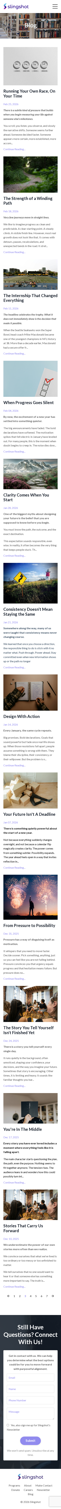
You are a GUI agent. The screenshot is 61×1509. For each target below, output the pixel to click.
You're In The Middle (22, 1129)
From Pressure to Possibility (29, 925)
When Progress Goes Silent (28, 402)
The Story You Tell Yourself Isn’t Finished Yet (28, 1030)
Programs (14, 1485)
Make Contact (43, 1485)
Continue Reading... (14, 149)
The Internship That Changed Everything (30, 298)
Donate (15, 1489)
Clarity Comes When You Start (26, 497)
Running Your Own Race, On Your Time (29, 93)
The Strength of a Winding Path (28, 201)
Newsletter (43, 1489)
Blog (30, 1494)
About (28, 1485)
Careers (28, 1489)
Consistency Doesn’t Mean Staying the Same (28, 612)
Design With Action (21, 716)
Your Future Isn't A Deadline (29, 814)
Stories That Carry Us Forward (23, 1228)
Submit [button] (30, 1440)
